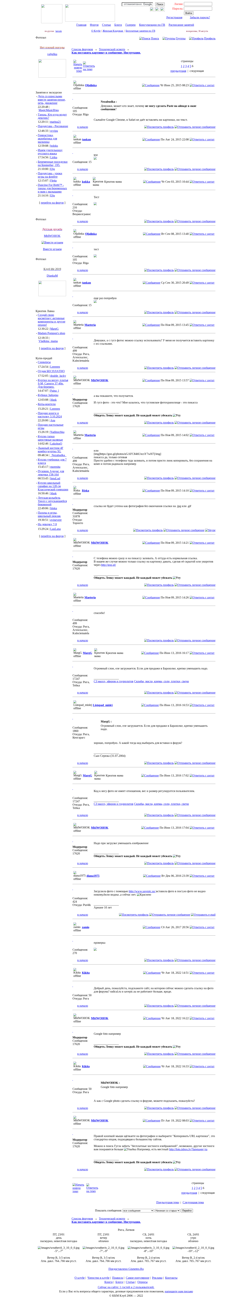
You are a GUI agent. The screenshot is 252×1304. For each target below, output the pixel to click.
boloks (54, 145)
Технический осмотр (112, 49)
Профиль (209, 38)
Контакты (171, 1277)
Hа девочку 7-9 (47, 524)
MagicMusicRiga (49, 110)
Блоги (118, 24)
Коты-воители (47, 404)
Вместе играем (52, 249)
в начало (82, 126)
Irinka (53, 508)
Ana (52, 420)
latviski (59, 31)
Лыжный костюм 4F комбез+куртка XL (50, 449)
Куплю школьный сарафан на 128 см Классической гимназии (53, 486)
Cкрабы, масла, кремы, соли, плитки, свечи (161, 681)
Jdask (53, 399)
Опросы (142, 1282)
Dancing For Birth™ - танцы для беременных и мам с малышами (52, 188)
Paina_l (54, 390)
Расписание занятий (181, 24)
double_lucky (58, 375)
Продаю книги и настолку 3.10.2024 (50, 415)
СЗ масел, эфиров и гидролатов (113, 681)
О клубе (80, 1277)
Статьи (106, 24)
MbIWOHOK (52, 235)
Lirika (53, 157)
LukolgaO (56, 443)
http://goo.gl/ (108, 564)
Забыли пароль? (200, 17)
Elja (52, 168)
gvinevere (56, 519)
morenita (55, 466)
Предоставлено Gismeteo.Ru (126, 1268)
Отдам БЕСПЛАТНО (51, 371)
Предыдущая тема (167, 1202)
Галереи (130, 24)
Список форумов (82, 49)
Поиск (155, 38)
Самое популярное (137, 1277)
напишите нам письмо (179, 1291)
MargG (54, 328)
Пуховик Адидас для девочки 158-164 (51, 473)
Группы (181, 38)
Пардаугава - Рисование (53, 126)
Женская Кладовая (113, 30)
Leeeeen (55, 366)
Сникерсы (44, 362)
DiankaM (52, 275)
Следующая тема (193, 1202)
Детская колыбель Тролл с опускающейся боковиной (52, 501)
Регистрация (174, 17)
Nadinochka (57, 431)
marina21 (55, 121)
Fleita (53, 180)
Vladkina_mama (48, 341)
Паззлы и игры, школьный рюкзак (49, 514)
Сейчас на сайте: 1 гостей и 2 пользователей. (126, 1287)
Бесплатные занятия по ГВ (140, 30)
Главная (81, 24)
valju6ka (52, 54)
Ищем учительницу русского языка (50, 152)
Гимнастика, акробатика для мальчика (47, 138)
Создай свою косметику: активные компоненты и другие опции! (51, 319)
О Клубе (96, 30)
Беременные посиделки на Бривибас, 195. (53, 163)
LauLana (55, 528)
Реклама (157, 1277)
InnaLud (55, 478)
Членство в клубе (98, 1277)
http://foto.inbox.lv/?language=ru (188, 1149)
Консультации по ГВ (152, 24)
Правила (117, 1277)
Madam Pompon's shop (51, 333)
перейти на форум (52, 202)
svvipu (54, 130)
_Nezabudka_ (58, 455)
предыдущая (178, 70)
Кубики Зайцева (48, 395)
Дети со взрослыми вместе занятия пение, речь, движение (52, 100)
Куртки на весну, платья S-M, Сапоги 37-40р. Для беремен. (53, 383)
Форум (94, 24)
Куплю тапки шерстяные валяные (50, 438)
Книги (108, 1282)
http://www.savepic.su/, (142, 891)
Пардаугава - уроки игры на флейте (50, 175)
